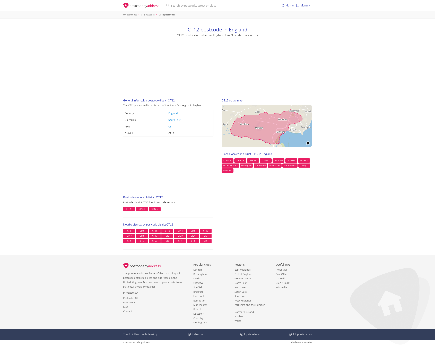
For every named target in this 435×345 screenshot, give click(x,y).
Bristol (197, 309)
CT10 (142, 230)
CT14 (180, 230)
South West (240, 296)
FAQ (125, 306)
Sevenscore (274, 165)
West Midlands (242, 300)
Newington (246, 165)
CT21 (192, 235)
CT (169, 126)
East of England (243, 274)
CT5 (142, 240)
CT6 (167, 240)
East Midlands (242, 269)
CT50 (154, 240)
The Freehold (290, 165)
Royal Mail (282, 269)
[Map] (267, 126)
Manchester (200, 304)
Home (290, 5)
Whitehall (227, 170)
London (197, 269)
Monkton (304, 160)
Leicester (198, 313)
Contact (127, 311)
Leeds (196, 278)
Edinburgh (199, 300)
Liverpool (198, 296)
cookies (308, 342)
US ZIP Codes (283, 282)
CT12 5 (142, 209)
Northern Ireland (244, 312)
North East (240, 282)
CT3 (205, 235)
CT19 (154, 235)
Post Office (282, 274)
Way (304, 165)
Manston (278, 160)
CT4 (129, 240)
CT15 (192, 230)
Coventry (198, 318)
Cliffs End (227, 160)
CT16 (205, 230)
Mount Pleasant (230, 165)
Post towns (129, 302)
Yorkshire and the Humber (249, 304)
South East (174, 120)
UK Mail (280, 278)
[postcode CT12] (142, 5)
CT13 (167, 230)
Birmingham (200, 274)
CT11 (154, 230)
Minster (291, 160)
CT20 (180, 235)
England (173, 113)
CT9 (205, 240)
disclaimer (296, 342)
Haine (253, 160)
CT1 (129, 230)
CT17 (129, 235)
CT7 (180, 240)
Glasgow (198, 282)
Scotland (239, 316)
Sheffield (198, 287)
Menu (304, 5)
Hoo (266, 160)
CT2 (167, 235)
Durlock (240, 160)
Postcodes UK (130, 298)
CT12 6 (154, 209)
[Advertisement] (217, 65)
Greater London (243, 278)
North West (240, 287)
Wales (237, 320)
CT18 (142, 235)
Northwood (260, 165)
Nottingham (200, 322)
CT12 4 (129, 209)
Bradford (198, 291)
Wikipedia (281, 287)
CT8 (193, 240)
